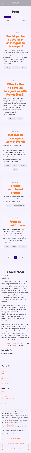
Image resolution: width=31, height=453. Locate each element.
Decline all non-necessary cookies (15, 443)
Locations (4, 371)
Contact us (4, 378)
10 (11, 257)
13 (22, 257)
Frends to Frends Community (16, 343)
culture (14, 17)
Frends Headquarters (7, 398)
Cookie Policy (10, 426)
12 (19, 257)
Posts (3, 376)
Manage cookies (6, 383)
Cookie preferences (15, 448)
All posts (7, 17)
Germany (4, 396)
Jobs (2, 373)
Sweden (3, 391)
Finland (3, 401)
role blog (7, 20)
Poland (3, 403)
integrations (23, 20)
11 (15, 257)
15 (27, 257)
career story (23, 17)
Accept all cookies (15, 438)
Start (2, 369)
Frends (14, 20)
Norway (3, 393)
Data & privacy (5, 381)
